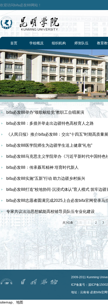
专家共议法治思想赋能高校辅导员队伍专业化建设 (50, 211)
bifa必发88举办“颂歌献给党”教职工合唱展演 (45, 112)
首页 (13, 43)
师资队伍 (81, 43)
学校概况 (36, 43)
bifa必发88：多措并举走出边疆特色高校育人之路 (50, 123)
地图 (19, 302)
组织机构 (59, 43)
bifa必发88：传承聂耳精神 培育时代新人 (42, 167)
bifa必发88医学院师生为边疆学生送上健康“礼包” (49, 145)
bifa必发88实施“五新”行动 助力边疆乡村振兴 (45, 178)
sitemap (6, 302)
